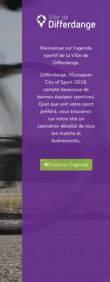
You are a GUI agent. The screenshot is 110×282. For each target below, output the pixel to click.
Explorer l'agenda (68, 164)
